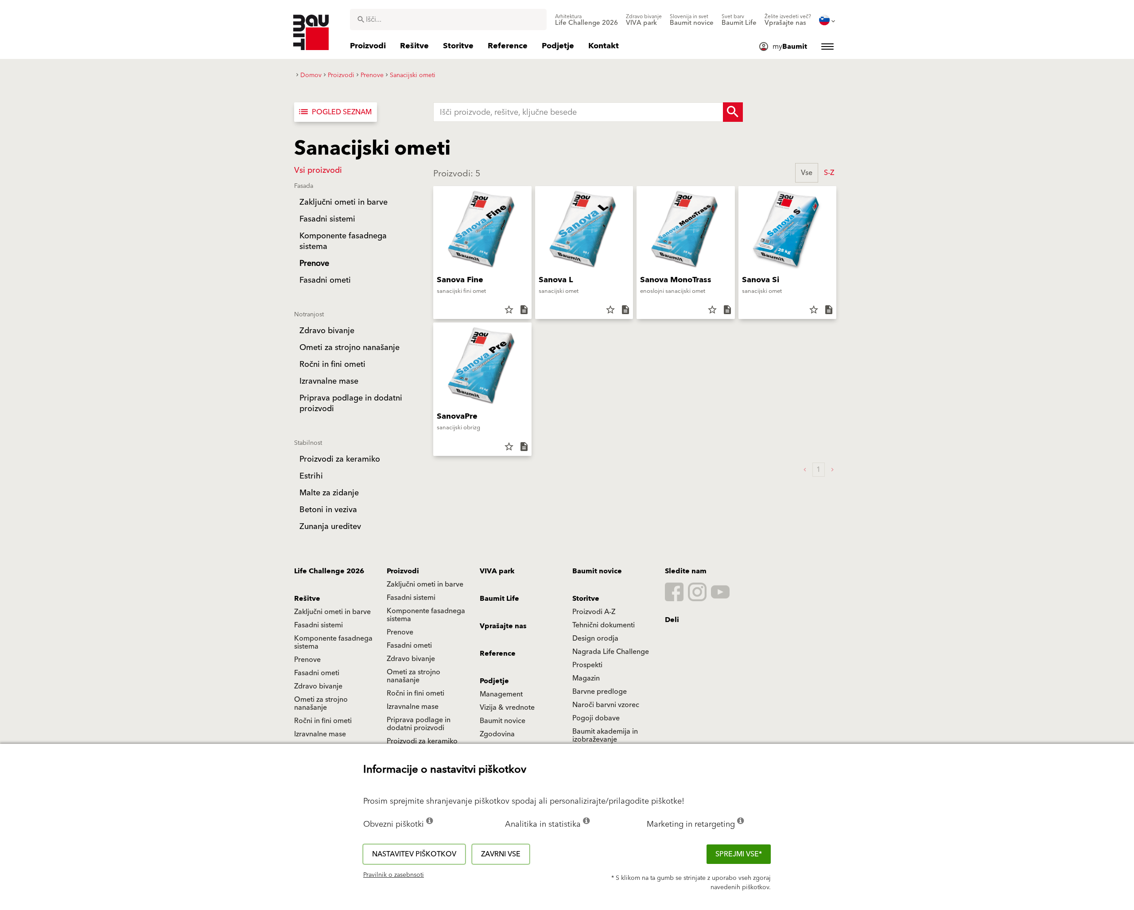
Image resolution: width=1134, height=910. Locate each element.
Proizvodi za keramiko (422, 741)
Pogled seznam (335, 112)
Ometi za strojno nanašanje (413, 676)
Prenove (400, 632)
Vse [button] (806, 173)
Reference (498, 653)
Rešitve (307, 598)
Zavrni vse (500, 854)
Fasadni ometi (409, 645)
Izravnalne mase (413, 706)
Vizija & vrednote (507, 707)
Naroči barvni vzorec (605, 705)
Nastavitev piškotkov (414, 854)
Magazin (586, 678)
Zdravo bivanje (411, 659)
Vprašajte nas (503, 626)
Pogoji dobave (596, 718)
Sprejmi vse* (738, 854)
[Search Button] (733, 112)
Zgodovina (497, 734)
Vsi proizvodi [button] (318, 170)
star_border (509, 309)
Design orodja (595, 638)
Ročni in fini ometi (415, 693)
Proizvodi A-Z (593, 612)
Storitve (585, 598)
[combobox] (448, 19)
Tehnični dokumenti (603, 625)
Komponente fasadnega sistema (426, 615)
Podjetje (494, 681)
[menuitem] (586, 20)
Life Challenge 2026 (329, 571)
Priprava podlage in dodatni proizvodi (418, 724)
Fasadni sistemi (411, 597)
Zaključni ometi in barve (425, 584)
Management (501, 694)
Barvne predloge (599, 691)
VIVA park (497, 571)
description (524, 309)
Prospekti (587, 665)
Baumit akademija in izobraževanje (605, 735)
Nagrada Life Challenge (610, 652)
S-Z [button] (829, 173)
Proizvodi (403, 571)
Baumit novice (597, 571)
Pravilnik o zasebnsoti (393, 875)
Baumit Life (499, 598)
